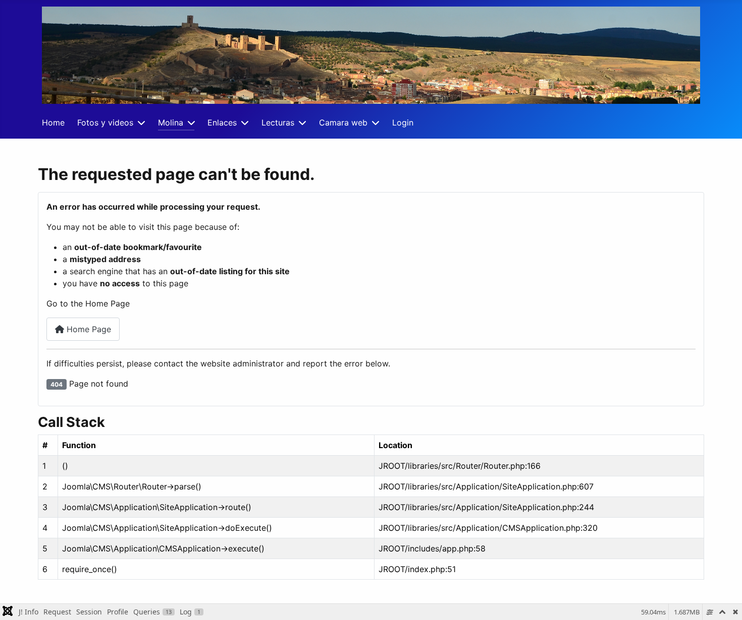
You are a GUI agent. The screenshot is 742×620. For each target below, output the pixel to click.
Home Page (87, 329)
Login (402, 122)
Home (53, 122)
